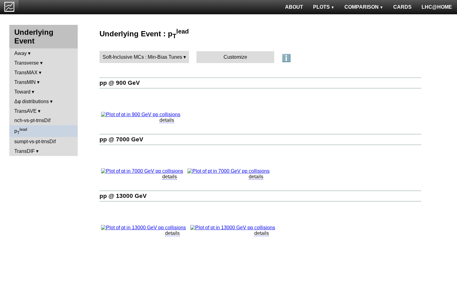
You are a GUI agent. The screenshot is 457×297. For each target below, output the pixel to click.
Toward (22, 91)
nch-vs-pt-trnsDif (32, 120)
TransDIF (24, 151)
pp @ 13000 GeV (123, 196)
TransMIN (25, 82)
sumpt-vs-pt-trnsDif (35, 141)
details (166, 120)
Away (20, 53)
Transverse (26, 63)
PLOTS (321, 7)
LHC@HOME (437, 7)
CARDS (402, 7)
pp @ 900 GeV (119, 83)
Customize (235, 57)
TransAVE (25, 111)
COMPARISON (361, 7)
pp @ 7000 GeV (121, 139)
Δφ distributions (31, 101)
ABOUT (294, 7)
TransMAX (26, 72)
